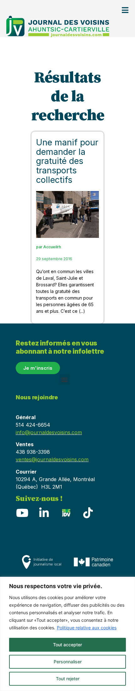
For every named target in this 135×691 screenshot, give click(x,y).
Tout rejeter (67, 678)
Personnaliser (68, 661)
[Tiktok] (88, 513)
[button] (64, 379)
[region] (67, 634)
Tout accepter (67, 644)
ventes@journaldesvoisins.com (52, 459)
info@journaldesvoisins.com (49, 432)
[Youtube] (22, 513)
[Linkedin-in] (44, 513)
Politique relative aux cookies (86, 627)
